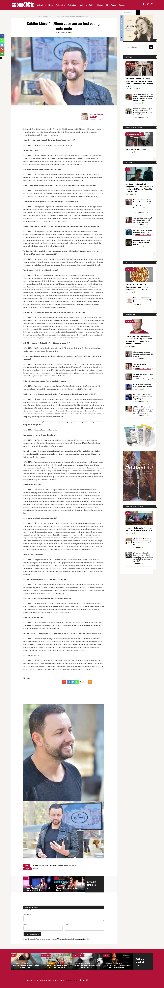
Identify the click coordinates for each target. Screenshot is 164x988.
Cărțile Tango (111, 5)
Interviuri (51, 16)
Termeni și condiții (71, 980)
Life (26, 878)
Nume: (25, 924)
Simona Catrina (139, 389)
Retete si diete (130, 269)
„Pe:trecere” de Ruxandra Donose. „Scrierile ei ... (56, 966)
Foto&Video (89, 5)
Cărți (128, 513)
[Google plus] (64, 682)
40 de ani (37, 865)
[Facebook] (2, 36)
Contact (122, 5)
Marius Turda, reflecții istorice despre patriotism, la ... (39, 889)
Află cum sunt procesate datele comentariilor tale (72, 939)
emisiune (60, 865)
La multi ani (67, 865)
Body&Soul (72, 5)
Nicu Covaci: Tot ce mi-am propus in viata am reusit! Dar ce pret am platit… (142, 397)
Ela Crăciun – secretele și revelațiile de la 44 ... (68, 889)
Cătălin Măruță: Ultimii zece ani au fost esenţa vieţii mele (72, 16)
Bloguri (100, 5)
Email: (67, 924)
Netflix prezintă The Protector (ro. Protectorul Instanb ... (87, 966)
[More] (90, 682)
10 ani (32, 865)
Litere (50, 5)
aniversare (45, 865)
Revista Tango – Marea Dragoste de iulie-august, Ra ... (26, 966)
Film (127, 169)
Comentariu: (27, 915)
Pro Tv (74, 865)
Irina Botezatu (138, 247)
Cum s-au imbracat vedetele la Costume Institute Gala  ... (118, 966)
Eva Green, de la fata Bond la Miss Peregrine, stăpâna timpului (142, 242)
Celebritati (41, 5)
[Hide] (1, 58)
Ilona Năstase (130, 194)
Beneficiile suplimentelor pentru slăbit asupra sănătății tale (142, 300)
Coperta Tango (17, 955)
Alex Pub (137, 304)
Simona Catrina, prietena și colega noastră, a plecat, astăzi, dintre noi (143, 354)
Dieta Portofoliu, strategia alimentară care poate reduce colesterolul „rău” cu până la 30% (138, 286)
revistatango (59, 885)
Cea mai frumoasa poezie (134, 134)
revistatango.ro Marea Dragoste (143, 234)
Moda (105, 955)
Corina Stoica (130, 346)
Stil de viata (60, 5)
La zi (81, 5)
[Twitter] (73, 682)
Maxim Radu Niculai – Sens (136, 149)
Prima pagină (43, 16)
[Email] (2, 54)
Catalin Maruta (53, 865)
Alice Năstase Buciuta (64, 32)
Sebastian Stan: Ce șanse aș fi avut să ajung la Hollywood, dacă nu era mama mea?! (142, 220)
